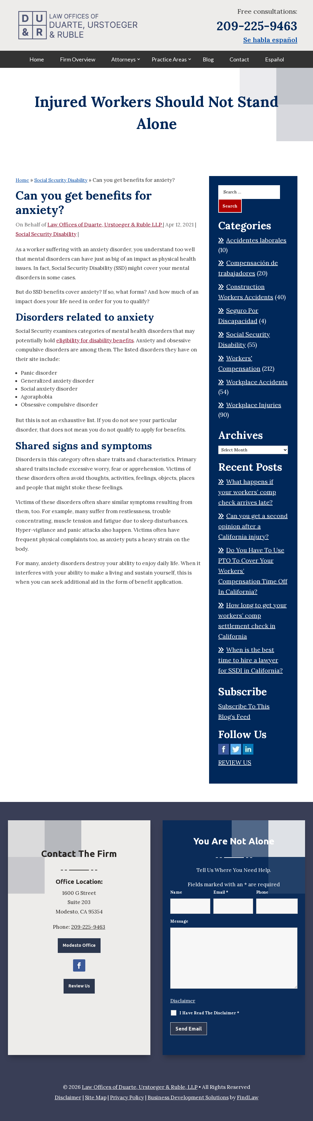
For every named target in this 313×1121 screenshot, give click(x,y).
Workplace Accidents (257, 382)
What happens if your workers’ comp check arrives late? (247, 492)
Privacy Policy (127, 1097)
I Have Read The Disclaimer (209, 1013)
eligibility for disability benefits (95, 340)
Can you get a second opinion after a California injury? (253, 526)
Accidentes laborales (256, 240)
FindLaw (248, 1097)
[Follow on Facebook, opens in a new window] (79, 965)
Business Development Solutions (188, 1097)
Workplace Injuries (253, 405)
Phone (262, 892)
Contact (239, 59)
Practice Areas (169, 59)
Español (274, 59)
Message (179, 921)
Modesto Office (79, 945)
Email (220, 892)
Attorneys (123, 59)
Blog (208, 59)
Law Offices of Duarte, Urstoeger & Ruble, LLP (139, 1087)
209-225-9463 (256, 26)
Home (36, 59)
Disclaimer (182, 1001)
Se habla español (270, 39)
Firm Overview (77, 59)
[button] (307, 1077)
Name (176, 892)
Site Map (95, 1097)
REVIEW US (234, 762)
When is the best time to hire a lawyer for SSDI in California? (250, 660)
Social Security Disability (46, 234)
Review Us (79, 985)
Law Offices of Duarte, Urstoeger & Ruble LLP (105, 224)
